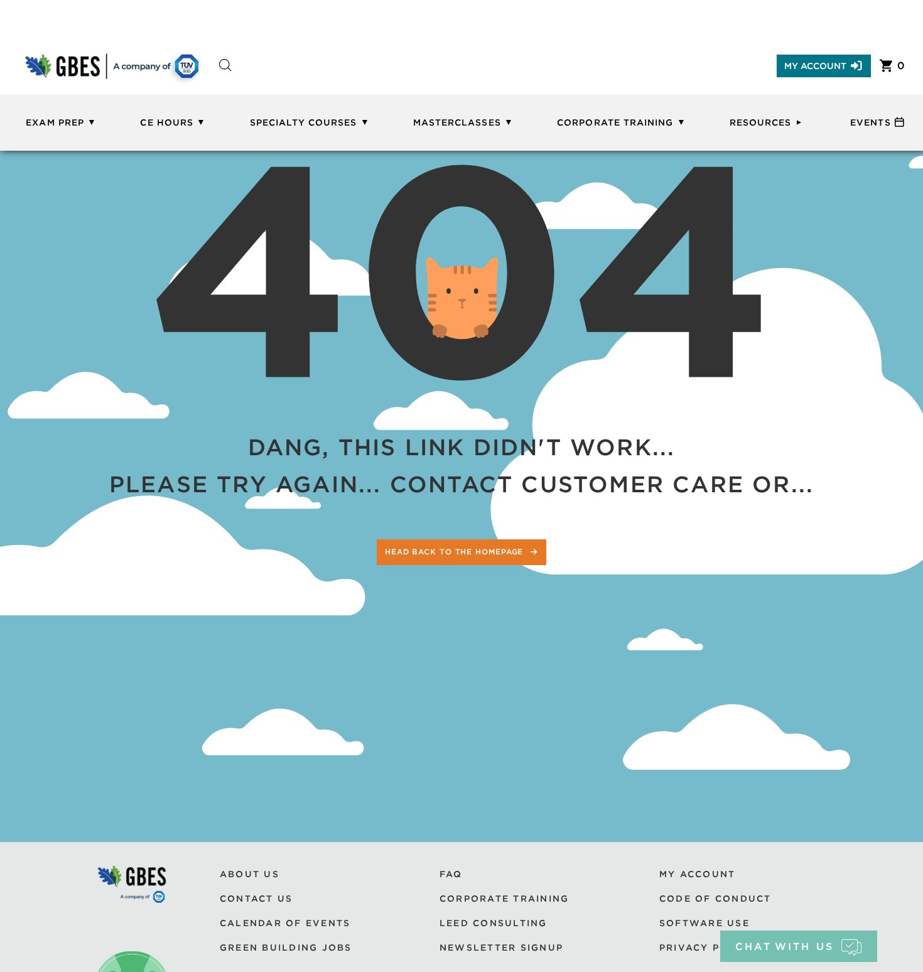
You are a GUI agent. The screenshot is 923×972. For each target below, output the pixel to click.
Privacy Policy (707, 947)
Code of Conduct (715, 899)
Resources (760, 122)
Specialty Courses (303, 122)
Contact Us (256, 899)
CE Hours (166, 122)
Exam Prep (55, 122)
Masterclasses (457, 122)
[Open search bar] (225, 76)
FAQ (451, 874)
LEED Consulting (494, 923)
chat (784, 947)
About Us (249, 874)
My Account (815, 66)
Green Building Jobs (286, 947)
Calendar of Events (285, 923)
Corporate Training (615, 122)
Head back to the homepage (455, 551)
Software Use (704, 923)
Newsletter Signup (501, 947)
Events (870, 122)
